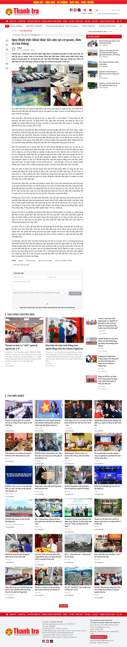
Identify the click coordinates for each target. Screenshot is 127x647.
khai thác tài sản (30, 260)
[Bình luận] (7, 64)
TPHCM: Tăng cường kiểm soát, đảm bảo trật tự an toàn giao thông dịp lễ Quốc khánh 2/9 (48, 455)
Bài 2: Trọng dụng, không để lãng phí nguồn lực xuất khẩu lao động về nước (48, 521)
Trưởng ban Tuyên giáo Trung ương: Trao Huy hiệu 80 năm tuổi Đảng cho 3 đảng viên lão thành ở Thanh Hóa (108, 361)
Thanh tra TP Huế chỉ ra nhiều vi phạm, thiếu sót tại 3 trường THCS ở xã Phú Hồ (107, 521)
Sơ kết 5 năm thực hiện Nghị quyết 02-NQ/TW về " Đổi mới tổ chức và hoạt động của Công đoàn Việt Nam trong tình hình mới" (108, 323)
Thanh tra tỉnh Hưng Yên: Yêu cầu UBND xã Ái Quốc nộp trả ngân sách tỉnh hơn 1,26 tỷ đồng (109, 53)
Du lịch (95, 21)
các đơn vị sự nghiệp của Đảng (63, 260)
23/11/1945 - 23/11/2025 (25, 26)
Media (65, 21)
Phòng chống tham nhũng (51, 21)
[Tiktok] (79, 10)
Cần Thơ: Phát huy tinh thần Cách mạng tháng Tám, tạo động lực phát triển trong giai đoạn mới (48, 556)
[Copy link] (7, 54)
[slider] (105, 10)
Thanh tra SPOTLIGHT (107, 21)
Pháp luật (79, 21)
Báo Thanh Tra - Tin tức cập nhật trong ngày (22, 11)
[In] (7, 68)
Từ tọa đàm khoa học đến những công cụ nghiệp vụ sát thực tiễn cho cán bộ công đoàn (107, 455)
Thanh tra (21, 21)
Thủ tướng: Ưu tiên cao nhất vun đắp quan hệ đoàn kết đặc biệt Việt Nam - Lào (78, 422)
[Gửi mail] (7, 49)
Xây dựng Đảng (26, 31)
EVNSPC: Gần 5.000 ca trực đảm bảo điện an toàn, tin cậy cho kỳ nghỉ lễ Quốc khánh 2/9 (18, 488)
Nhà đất (88, 21)
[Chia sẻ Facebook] (7, 40)
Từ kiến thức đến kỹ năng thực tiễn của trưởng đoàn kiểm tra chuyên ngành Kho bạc (107, 589)
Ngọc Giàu (97, 559)
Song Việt (8, 559)
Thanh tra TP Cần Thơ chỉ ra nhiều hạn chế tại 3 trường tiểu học (109, 74)
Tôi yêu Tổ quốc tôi (79, 26)
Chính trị (12, 21)
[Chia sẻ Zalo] (7, 45)
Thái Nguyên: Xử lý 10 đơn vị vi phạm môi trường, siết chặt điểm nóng (77, 455)
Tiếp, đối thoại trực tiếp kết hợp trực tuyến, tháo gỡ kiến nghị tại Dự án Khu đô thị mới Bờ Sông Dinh (18, 589)
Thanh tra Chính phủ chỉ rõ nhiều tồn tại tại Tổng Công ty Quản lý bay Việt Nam (18, 422)
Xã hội (71, 21)
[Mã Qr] (7, 58)
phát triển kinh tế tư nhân (98, 26)
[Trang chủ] (7, 21)
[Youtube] (75, 10)
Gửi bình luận (75, 293)
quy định (21, 260)
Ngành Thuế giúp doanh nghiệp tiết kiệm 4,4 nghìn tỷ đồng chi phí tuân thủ (107, 422)
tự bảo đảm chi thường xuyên (21, 264)
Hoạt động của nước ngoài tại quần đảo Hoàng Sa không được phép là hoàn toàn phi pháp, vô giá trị (48, 422)
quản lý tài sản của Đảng (45, 260)
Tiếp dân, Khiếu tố (33, 21)
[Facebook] (71, 10)
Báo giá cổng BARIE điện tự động (97, 31)
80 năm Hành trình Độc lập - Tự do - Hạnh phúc (53, 26)
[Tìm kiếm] (121, 21)
